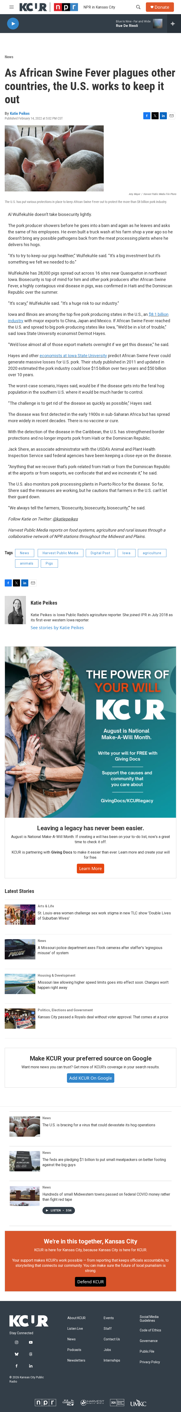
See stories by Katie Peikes (57, 627)
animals (26, 563)
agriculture (152, 553)
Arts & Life (46, 906)
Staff (108, 1328)
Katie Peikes (20, 113)
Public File (147, 1351)
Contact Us (112, 1339)
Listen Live (75, 1328)
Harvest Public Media (60, 553)
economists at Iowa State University (73, 355)
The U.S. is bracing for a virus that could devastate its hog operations (98, 1125)
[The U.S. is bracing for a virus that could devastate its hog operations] (24, 1126)
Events (109, 1318)
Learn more (90, 868)
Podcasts (74, 1350)
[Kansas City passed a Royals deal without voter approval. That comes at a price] (20, 1018)
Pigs (49, 563)
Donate (162, 7)
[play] (13, 23)
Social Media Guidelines (149, 1318)
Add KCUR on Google (90, 1078)
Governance (149, 1341)
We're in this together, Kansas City (90, 1241)
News (9, 56)
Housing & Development (56, 975)
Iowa (127, 553)
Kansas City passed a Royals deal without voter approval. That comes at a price (103, 1017)
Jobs (107, 1350)
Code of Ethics (150, 1330)
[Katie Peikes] (15, 610)
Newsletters (76, 1360)
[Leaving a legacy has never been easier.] (90, 732)
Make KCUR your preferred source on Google (91, 1058)
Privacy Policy (150, 1362)
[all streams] (174, 23)
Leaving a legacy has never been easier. (90, 828)
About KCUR (76, 1318)
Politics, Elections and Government (65, 1010)
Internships (112, 1360)
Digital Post (100, 553)
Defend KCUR (90, 1281)
